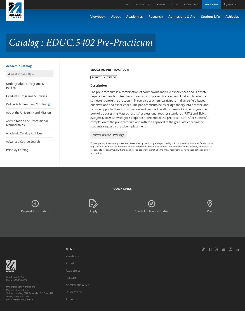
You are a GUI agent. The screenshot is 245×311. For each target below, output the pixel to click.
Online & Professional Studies (26, 104)
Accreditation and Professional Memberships (27, 123)
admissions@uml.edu (23, 299)
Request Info (191, 4)
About (116, 16)
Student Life (210, 16)
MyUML (174, 4)
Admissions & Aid (181, 16)
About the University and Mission (28, 113)
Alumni (161, 4)
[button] (108, 135)
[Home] (15, 10)
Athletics (232, 16)
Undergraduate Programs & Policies (25, 86)
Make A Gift (211, 4)
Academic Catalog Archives (24, 133)
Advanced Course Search (23, 142)
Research (156, 16)
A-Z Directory (143, 4)
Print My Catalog (17, 150)
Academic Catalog (19, 66)
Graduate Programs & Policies (26, 96)
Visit (127, 4)
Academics (134, 16)
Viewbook (97, 16)
